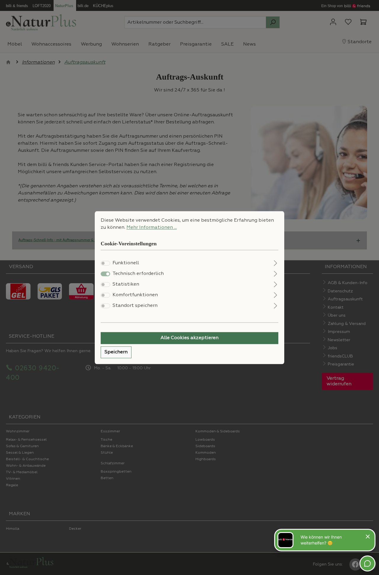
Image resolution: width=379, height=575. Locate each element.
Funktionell (126, 263)
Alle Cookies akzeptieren (189, 338)
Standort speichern (135, 305)
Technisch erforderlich (138, 273)
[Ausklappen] (275, 262)
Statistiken (126, 284)
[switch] (105, 263)
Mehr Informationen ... (151, 227)
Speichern (116, 352)
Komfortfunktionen (135, 295)
